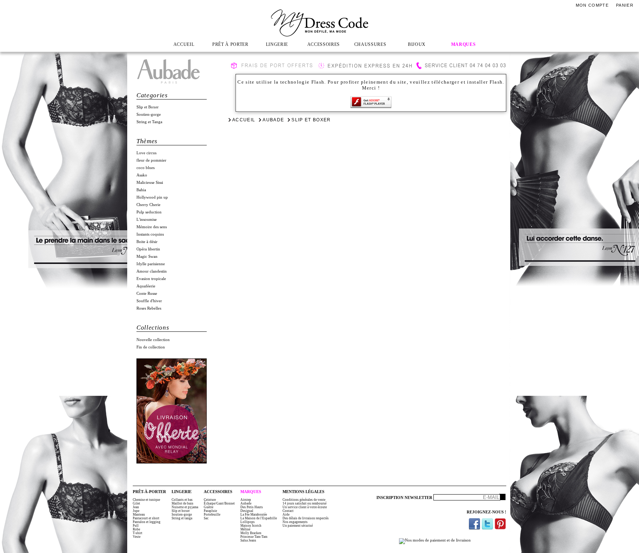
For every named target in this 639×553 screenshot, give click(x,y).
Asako (141, 175)
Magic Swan (147, 256)
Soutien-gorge (148, 114)
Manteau (139, 514)
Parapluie (210, 511)
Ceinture (210, 500)
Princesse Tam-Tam (253, 537)
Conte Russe (146, 293)
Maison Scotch (250, 525)
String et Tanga (149, 122)
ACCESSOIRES (323, 44)
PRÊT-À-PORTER (149, 492)
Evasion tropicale (151, 279)
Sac (206, 518)
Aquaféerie (145, 286)
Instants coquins (150, 234)
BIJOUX (417, 44)
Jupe (136, 511)
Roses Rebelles (148, 308)
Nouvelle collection (153, 340)
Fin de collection (150, 347)
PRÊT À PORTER (230, 44)
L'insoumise (146, 220)
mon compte (592, 5)
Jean (136, 507)
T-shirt (137, 533)
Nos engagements (295, 522)
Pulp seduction (149, 212)
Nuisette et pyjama (185, 507)
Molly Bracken (250, 533)
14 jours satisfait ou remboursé (305, 503)
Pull (136, 525)
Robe (136, 529)
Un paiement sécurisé (298, 525)
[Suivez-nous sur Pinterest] (500, 524)
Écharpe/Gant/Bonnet (219, 503)
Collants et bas (182, 500)
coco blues (145, 168)
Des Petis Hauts (251, 507)
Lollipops (247, 522)
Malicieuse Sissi (149, 183)
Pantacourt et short (146, 518)
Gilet (136, 503)
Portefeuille (212, 514)
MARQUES (463, 44)
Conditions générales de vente (304, 500)
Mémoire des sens (151, 227)
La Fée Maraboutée (253, 514)
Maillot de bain (182, 503)
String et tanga (182, 518)
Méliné (245, 529)
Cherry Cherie (148, 205)
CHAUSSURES (370, 44)
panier (624, 5)
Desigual (246, 511)
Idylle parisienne (150, 264)
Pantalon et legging (146, 522)
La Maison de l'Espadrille (258, 518)
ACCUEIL (184, 44)
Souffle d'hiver (149, 301)
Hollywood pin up (152, 197)
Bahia (141, 190)
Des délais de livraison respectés (306, 518)
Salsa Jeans (248, 540)
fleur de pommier (151, 160)
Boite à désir (147, 242)
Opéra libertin (148, 249)
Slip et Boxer (147, 107)
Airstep (245, 500)
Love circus (146, 153)
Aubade (273, 119)
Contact (288, 511)
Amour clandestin (151, 271)
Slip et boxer (181, 511)
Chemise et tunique (146, 500)
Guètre (208, 507)
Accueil (243, 119)
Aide (286, 514)
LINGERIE (277, 44)
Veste (137, 537)
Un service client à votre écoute (305, 507)
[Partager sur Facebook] (474, 524)
